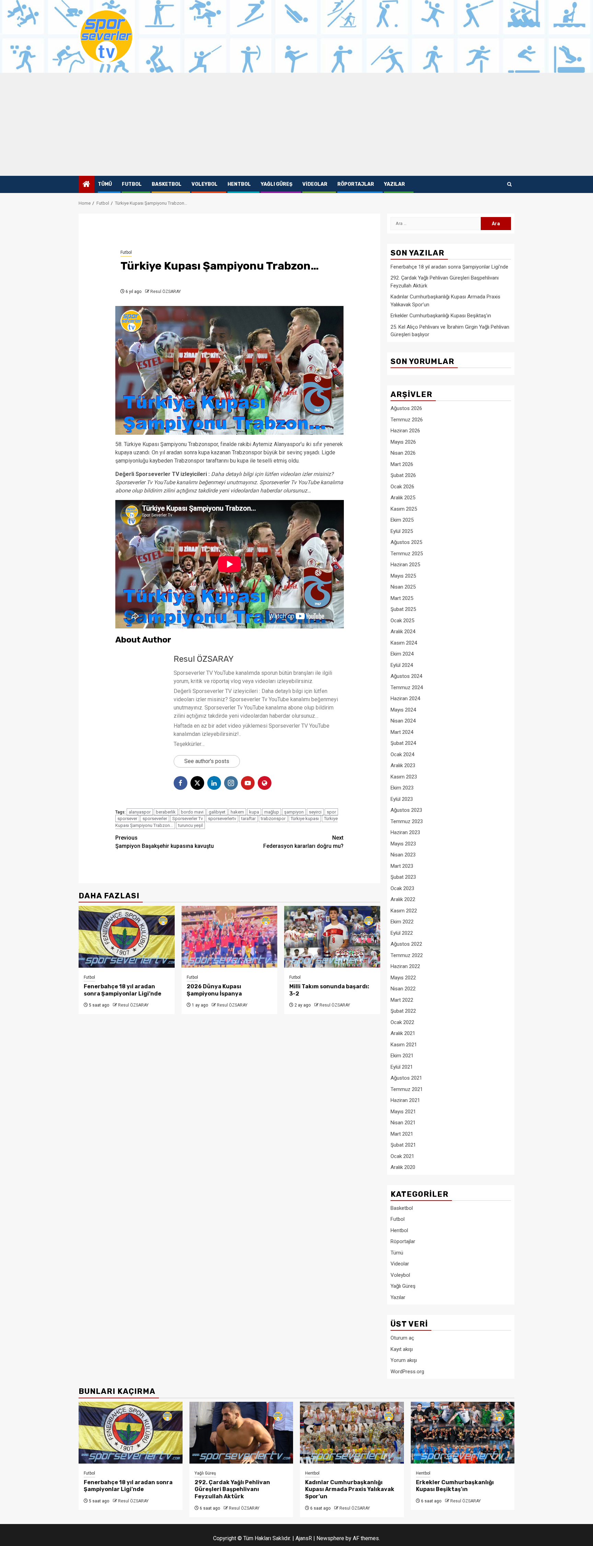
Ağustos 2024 (406, 676)
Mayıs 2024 (403, 710)
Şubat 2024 (403, 743)
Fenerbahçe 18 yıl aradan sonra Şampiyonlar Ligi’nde (122, 990)
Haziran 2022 (405, 966)
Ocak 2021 (402, 1156)
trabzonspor (273, 818)
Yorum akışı (404, 1360)
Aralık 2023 (403, 765)
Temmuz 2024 (407, 687)
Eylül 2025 (402, 531)
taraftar (248, 818)
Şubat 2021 (403, 1145)
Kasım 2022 (404, 911)
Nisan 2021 (403, 1122)
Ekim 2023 (402, 788)
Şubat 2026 (403, 475)
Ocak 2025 (402, 620)
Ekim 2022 (402, 922)
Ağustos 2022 (406, 944)
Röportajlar (355, 184)
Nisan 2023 (403, 855)
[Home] (86, 185)
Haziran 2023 (405, 832)
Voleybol (204, 184)
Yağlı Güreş (276, 184)
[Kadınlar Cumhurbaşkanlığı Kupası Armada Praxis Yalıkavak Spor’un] (352, 1433)
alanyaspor (140, 812)
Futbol (132, 184)
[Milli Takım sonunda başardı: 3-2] (332, 937)
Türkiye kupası (305, 818)
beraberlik (166, 812)
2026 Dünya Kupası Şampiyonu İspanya (214, 990)
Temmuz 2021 (407, 1089)
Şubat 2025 (403, 609)
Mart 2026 (402, 464)
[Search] (509, 184)
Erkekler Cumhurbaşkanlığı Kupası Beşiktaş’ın (441, 315)
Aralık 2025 (403, 498)
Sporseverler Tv (187, 818)
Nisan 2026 (403, 453)
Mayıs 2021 (403, 1112)
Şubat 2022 (403, 1011)
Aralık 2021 (403, 1033)
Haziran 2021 (405, 1100)
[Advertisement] (296, 124)
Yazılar (394, 184)
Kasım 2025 (404, 509)
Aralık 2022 (403, 899)
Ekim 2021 (402, 1056)
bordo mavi (192, 812)
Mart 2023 (402, 866)
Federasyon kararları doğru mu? (303, 841)
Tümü (105, 184)
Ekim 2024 (402, 654)
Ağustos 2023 (406, 810)
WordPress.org (407, 1371)
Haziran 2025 (405, 564)
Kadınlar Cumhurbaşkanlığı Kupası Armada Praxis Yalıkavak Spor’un (349, 1489)
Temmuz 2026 (407, 420)
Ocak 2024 (402, 754)
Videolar (314, 184)
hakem (237, 812)
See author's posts (206, 761)
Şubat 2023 (403, 877)
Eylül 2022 (402, 933)
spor (331, 812)
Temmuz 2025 (407, 553)
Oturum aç (402, 1338)
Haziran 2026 (405, 431)
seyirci (315, 812)
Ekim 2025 (402, 520)
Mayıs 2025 (403, 576)
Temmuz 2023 (407, 821)
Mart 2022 (402, 1000)
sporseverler (154, 818)
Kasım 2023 (404, 777)
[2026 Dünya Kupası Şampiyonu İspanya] (230, 937)
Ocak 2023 (402, 888)
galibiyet (217, 812)
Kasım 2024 (404, 643)
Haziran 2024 (405, 698)
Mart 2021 (402, 1134)
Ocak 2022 (402, 1022)
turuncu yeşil (190, 825)
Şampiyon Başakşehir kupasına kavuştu (164, 841)
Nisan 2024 (403, 721)
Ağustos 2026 (406, 408)
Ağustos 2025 (406, 542)
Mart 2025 (402, 598)
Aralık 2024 (403, 631)
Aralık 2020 (403, 1167)
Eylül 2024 (402, 665)
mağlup (271, 812)
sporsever (127, 818)
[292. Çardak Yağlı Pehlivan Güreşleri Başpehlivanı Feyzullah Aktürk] (241, 1433)
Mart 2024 (402, 732)
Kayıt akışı (402, 1349)
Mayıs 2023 (403, 844)
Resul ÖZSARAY (165, 291)
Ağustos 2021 (406, 1078)
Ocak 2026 (402, 487)
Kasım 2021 (404, 1045)
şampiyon (294, 812)
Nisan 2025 (403, 587)
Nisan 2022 (403, 989)
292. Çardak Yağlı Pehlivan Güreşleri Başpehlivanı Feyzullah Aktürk (232, 1489)
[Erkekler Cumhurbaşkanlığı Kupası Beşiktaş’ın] (463, 1433)
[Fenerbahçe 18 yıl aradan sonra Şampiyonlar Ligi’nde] (127, 937)
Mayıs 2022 (403, 978)
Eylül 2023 (402, 799)
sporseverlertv (222, 818)
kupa (254, 812)
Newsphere (330, 1538)
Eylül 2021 (402, 1067)
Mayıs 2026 (403, 442)
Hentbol (239, 184)
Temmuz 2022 (407, 955)
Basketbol (167, 184)
